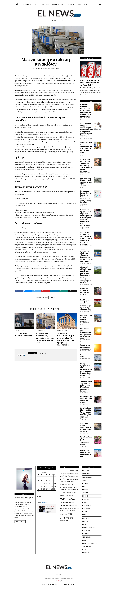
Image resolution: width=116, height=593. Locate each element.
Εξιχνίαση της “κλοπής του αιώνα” (24, 334)
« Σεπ (39, 497)
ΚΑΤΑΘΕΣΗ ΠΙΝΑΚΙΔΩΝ (41, 297)
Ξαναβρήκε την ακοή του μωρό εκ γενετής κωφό (86, 399)
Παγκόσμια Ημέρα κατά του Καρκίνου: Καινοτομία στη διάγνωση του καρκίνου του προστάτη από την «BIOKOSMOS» (86, 217)
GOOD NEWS (74, 471)
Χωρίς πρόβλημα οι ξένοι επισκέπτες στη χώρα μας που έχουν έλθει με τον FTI (86, 369)
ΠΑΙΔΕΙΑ (69, 508)
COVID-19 (63, 471)
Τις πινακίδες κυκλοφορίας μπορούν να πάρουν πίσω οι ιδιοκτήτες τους (45, 338)
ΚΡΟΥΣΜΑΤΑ (65, 502)
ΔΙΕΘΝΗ (63, 479)
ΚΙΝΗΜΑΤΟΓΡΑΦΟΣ (88, 528)
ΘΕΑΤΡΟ (70, 492)
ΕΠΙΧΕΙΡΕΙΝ (70, 489)
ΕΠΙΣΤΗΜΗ (64, 490)
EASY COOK (82, 4)
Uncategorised (87, 477)
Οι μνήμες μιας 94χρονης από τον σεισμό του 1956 (86, 181)
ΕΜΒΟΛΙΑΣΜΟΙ (69, 481)
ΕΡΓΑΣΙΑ (75, 490)
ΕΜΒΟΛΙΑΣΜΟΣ (64, 484)
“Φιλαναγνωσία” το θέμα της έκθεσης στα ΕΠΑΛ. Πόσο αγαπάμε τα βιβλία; (86, 386)
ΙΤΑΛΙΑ (75, 492)
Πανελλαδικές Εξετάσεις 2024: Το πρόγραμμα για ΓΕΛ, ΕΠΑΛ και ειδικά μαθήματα (86, 413)
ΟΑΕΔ (75, 505)
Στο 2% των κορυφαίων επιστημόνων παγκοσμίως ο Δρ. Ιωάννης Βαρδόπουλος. (85, 305)
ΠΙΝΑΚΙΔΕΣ (53, 297)
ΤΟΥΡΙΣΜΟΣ (64, 521)
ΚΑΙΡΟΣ (62, 495)
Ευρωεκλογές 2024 (85, 356)
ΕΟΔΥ (61, 487)
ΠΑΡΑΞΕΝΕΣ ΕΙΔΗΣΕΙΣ (67, 511)
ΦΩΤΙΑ (77, 521)
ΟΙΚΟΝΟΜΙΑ (63, 508)
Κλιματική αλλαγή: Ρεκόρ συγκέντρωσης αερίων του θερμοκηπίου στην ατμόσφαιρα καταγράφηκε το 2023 (85, 275)
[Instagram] (61, 574)
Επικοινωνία (71, 584)
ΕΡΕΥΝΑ (62, 492)
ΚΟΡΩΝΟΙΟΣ (67, 498)
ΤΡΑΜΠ (70, 521)
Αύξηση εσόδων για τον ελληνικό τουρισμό (86, 318)
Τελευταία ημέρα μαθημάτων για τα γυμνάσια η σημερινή (86, 427)
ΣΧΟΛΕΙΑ (71, 518)
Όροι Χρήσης (63, 584)
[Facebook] (55, 574)
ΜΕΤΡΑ (62, 505)
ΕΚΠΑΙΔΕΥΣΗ (75, 479)
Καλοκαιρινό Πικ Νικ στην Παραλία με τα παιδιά (85, 453)
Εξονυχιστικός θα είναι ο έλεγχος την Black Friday (85, 291)
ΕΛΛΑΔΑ (47, 68)
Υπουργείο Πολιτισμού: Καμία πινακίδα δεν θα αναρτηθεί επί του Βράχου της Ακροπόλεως (65, 339)
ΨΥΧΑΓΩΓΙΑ (57, 4)
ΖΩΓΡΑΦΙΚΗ (86, 518)
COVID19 (68, 471)
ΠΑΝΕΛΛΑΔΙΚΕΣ (75, 508)
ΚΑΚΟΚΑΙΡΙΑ (69, 495)
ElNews (43, 584)
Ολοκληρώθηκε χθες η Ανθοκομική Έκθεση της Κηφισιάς (86, 441)
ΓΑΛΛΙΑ (61, 476)
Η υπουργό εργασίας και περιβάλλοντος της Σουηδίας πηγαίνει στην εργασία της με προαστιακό (86, 110)
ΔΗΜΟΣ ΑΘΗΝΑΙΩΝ (73, 476)
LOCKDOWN (64, 474)
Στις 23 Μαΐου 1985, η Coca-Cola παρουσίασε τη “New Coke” (90, 82)
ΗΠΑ (67, 492)
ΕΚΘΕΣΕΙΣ (85, 499)
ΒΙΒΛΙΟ (84, 486)
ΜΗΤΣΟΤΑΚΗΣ (70, 505)
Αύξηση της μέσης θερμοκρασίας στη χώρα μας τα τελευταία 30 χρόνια (86, 333)
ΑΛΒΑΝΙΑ (76, 473)
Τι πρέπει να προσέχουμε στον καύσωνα (85, 347)
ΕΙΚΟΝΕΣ (45, 4)
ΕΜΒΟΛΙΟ (73, 484)
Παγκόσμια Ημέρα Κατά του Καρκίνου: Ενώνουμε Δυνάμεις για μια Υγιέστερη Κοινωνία (86, 197)
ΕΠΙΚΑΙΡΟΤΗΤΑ (28, 4)
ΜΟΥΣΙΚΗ (85, 534)
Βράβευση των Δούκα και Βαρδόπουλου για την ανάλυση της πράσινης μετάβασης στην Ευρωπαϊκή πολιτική (86, 130)
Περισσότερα (20, 521)
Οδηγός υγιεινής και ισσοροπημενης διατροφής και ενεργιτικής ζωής (86, 147)
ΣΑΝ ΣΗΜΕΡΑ (86, 546)
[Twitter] (58, 574)
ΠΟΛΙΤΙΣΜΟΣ (64, 514)
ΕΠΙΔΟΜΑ (65, 487)
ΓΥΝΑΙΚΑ (70, 4)
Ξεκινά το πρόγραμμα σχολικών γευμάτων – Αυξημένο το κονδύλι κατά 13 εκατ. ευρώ (86, 256)
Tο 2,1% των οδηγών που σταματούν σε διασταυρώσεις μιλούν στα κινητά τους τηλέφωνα (86, 238)
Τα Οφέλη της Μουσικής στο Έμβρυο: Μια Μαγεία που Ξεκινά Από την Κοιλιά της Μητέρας (86, 165)
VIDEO (84, 480)
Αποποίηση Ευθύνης (52, 584)
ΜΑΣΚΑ (72, 503)
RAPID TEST (71, 473)
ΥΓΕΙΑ (73, 521)
